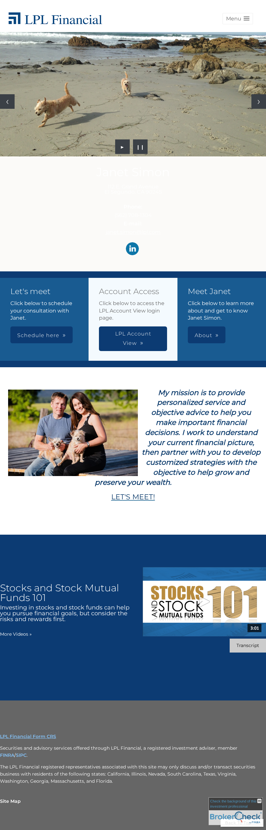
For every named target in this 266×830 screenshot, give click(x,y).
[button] (238, 18)
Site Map (10, 801)
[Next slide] (258, 101)
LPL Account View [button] (133, 338)
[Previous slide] (7, 101)
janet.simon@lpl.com (133, 232)
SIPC (21, 755)
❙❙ (140, 147)
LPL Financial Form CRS (28, 736)
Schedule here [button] (38, 335)
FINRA (7, 755)
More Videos (16, 634)
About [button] (203, 335)
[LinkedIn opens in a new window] (132, 249)
